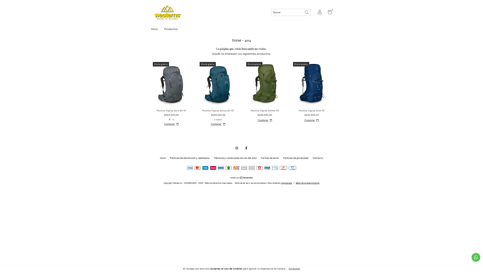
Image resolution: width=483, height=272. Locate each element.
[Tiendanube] (241, 178)
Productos (171, 29)
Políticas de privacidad (295, 158)
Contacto (318, 158)
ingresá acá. (286, 183)
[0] (328, 13)
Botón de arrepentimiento (307, 183)
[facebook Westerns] (246, 148)
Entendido (294, 268)
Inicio (154, 29)
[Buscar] (307, 12)
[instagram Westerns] (236, 148)
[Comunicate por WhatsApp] (476, 257)
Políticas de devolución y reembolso (189, 158)
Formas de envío (270, 158)
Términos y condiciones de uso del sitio (235, 158)
